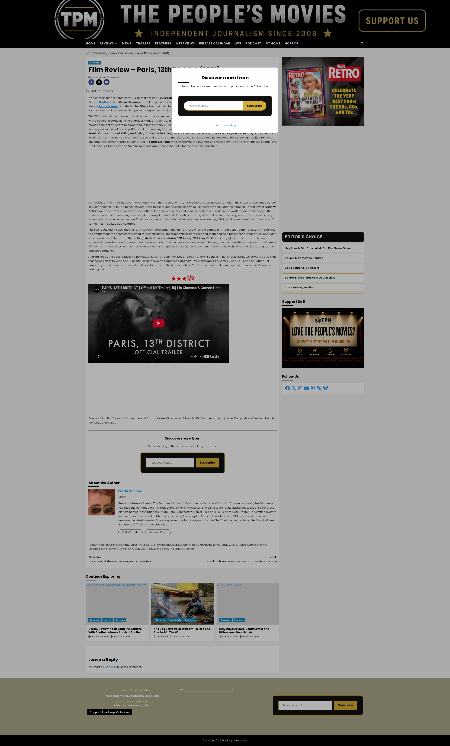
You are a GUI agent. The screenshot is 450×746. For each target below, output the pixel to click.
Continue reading (225, 125)
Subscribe (254, 105)
